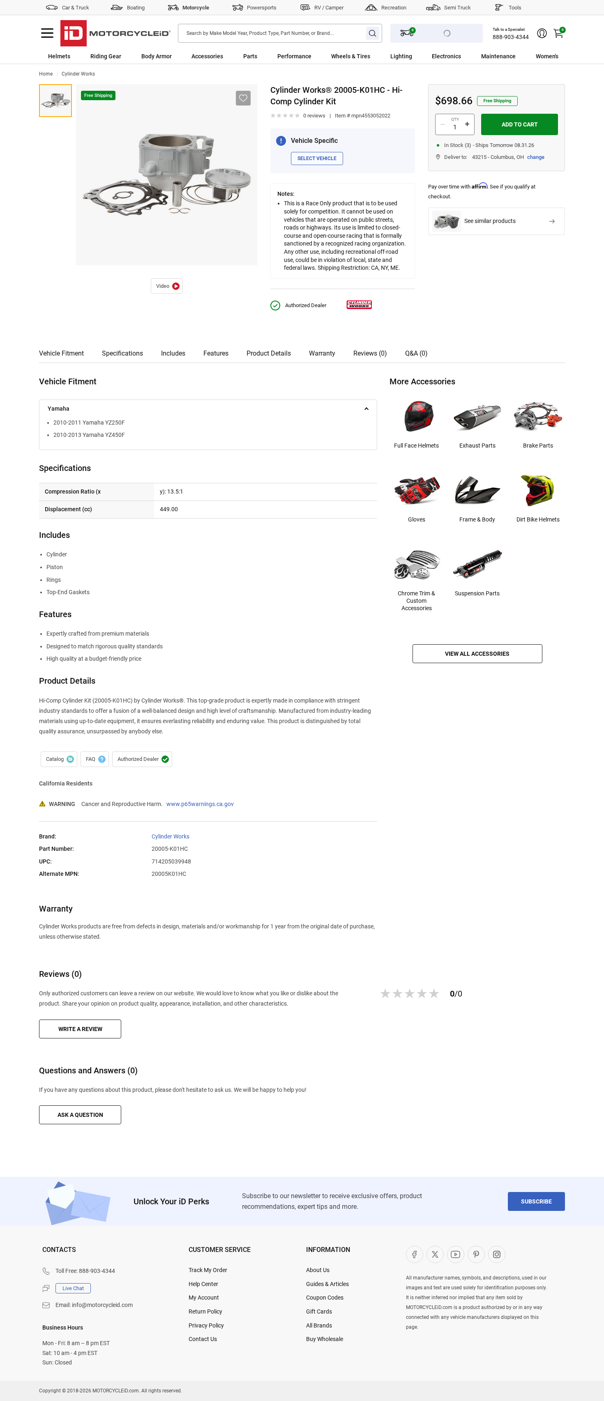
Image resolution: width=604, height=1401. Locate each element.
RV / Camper (328, 8)
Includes (173, 353)
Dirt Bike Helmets (538, 519)
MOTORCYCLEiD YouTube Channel (455, 1254)
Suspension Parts (477, 593)
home (46, 74)
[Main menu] (47, 33)
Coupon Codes (324, 1297)
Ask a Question (80, 1115)
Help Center (203, 1284)
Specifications (122, 353)
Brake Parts (538, 445)
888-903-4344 (511, 37)
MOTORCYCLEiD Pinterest (476, 1254)
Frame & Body (477, 519)
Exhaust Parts (477, 445)
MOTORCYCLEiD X (435, 1254)
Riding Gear (105, 56)
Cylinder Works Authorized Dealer (142, 759)
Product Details (269, 353)
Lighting (401, 56)
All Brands (319, 1325)
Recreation (393, 8)
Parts (250, 56)
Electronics (446, 56)
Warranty (322, 353)
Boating (136, 8)
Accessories (207, 56)
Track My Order (208, 1270)
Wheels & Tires (350, 56)
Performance (294, 56)
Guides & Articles (327, 1284)
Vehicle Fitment (61, 353)
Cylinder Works (78, 74)
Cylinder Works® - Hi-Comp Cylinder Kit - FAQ (95, 759)
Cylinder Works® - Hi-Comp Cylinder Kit (167, 286)
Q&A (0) (416, 353)
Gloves (416, 519)
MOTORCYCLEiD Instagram (496, 1254)
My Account (204, 1297)
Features (215, 353)
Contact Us (203, 1339)
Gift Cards (319, 1311)
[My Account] (542, 33)
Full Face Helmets (416, 445)
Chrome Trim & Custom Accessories (416, 600)
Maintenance (498, 56)
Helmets (59, 56)
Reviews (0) (370, 353)
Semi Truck (457, 8)
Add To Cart (520, 124)
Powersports (262, 8)
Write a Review (80, 1029)
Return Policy (205, 1311)
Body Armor (156, 56)
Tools (515, 8)
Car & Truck (75, 8)
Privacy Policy (206, 1325)
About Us (318, 1270)
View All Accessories (477, 653)
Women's (547, 56)
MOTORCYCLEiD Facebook (414, 1254)
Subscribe (536, 1201)
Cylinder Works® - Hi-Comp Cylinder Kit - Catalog (59, 759)
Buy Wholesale (324, 1339)
